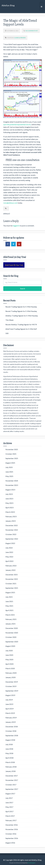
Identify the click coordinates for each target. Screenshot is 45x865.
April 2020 (9, 664)
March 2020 (10, 668)
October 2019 (10, 686)
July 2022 (9, 548)
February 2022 (10, 566)
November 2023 (11, 485)
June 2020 (9, 655)
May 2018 (9, 753)
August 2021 (10, 592)
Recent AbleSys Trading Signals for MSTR (21, 324)
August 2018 (10, 740)
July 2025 (9, 467)
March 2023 (10, 512)
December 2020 (11, 628)
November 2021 (11, 579)
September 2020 (11, 642)
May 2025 (9, 476)
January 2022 (10, 570)
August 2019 (10, 695)
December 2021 (11, 575)
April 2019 (9, 709)
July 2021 (9, 597)
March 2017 (10, 816)
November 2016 (11, 829)
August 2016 (10, 843)
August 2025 (10, 463)
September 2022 (11, 539)
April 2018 (9, 758)
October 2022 (10, 534)
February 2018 (10, 767)
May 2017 (9, 807)
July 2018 (9, 744)
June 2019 (9, 704)
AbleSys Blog (8, 5)
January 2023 (10, 521)
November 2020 (11, 633)
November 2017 (11, 780)
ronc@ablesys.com (10, 203)
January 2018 (10, 771)
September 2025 (11, 458)
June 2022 (9, 552)
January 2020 (10, 677)
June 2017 (9, 802)
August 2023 (10, 490)
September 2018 (11, 735)
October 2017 (10, 785)
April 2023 (9, 507)
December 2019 (11, 682)
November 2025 (11, 449)
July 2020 (9, 650)
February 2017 (10, 820)
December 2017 (11, 776)
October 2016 (10, 834)
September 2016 (11, 838)
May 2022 (9, 557)
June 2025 (9, 472)
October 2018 (10, 731)
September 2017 (11, 789)
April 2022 (9, 561)
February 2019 (10, 718)
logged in (16, 226)
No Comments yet (32, 31)
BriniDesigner (31, 862)
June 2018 (9, 749)
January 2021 (10, 624)
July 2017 (9, 798)
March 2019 (10, 713)
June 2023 (9, 499)
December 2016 (11, 825)
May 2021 (9, 606)
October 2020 (10, 637)
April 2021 (9, 610)
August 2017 (10, 794)
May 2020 (9, 659)
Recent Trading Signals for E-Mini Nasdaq (21, 307)
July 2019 (9, 700)
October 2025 (10, 454)
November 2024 (11, 481)
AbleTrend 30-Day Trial (14, 265)
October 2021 (10, 583)
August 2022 (10, 543)
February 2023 (10, 516)
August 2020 (10, 646)
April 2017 (9, 811)
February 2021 (10, 619)
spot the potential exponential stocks (17, 124)
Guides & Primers (20, 37)
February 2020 (10, 673)
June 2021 (9, 601)
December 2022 (11, 525)
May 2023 (9, 503)
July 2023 (9, 494)
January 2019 (10, 722)
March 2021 (10, 615)
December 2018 (11, 726)
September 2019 (11, 691)
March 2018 (10, 762)
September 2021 (11, 588)
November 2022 (11, 530)
